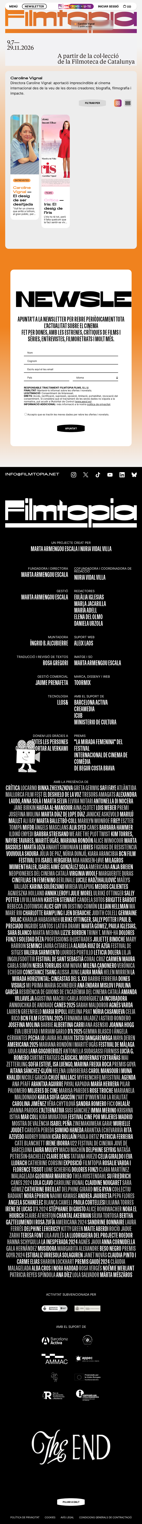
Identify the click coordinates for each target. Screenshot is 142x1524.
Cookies (50, 1517)
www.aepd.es (83, 401)
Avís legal (67, 1517)
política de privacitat (98, 404)
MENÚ (13, 6)
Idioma (80, 377)
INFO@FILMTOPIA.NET (32, 474)
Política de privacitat (24, 1517)
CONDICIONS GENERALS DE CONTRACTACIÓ (105, 1517)
